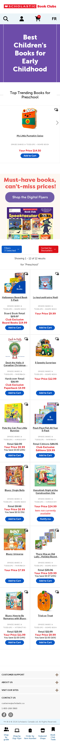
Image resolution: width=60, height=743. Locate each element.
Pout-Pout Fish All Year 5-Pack (45, 429)
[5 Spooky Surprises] (45, 348)
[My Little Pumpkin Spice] (30, 119)
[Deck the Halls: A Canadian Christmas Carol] (15, 348)
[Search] (5, 18)
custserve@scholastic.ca (13, 703)
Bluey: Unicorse (14, 554)
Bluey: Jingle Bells (14, 490)
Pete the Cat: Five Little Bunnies (14, 429)
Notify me (45, 519)
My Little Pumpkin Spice (30, 135)
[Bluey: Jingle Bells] (15, 475)
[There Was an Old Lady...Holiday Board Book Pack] (45, 539)
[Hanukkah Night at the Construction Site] (45, 475)
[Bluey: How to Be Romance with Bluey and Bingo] (15, 601)
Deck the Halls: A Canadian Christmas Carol (15, 364)
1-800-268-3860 (9, 708)
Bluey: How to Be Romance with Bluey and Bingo (14, 617)
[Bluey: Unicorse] (15, 539)
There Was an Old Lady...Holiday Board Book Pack (45, 555)
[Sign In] (22, 19)
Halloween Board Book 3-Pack (14, 298)
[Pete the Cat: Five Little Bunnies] (15, 413)
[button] (6, 734)
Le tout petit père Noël (45, 297)
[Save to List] (56, 109)
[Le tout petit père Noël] (45, 283)
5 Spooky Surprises (45, 362)
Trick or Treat (45, 615)
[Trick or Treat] (45, 601)
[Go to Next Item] (57, 122)
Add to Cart (30, 155)
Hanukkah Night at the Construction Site (45, 491)
